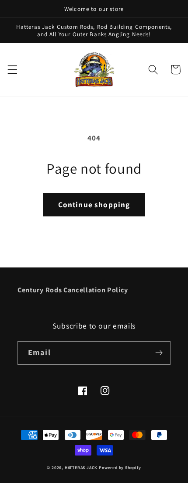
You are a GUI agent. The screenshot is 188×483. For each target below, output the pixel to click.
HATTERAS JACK (81, 467)
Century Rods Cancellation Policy (72, 290)
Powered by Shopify (120, 467)
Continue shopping (94, 204)
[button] (12, 69)
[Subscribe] (159, 353)
